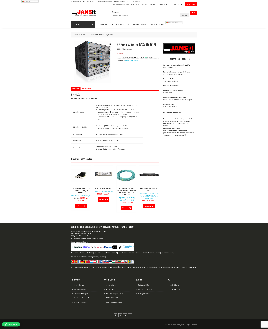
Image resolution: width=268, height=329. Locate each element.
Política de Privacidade (82, 298)
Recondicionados (80, 289)
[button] (110, 44)
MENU (77, 24)
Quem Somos (79, 285)
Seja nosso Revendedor (114, 302)
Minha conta (135, 4)
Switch (136, 61)
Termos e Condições (81, 294)
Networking (129, 61)
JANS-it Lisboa (175, 289)
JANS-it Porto (174, 285)
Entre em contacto (80, 302)
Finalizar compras (163, 4)
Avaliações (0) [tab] (86, 89)
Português (173, 22)
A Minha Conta (190, 4)
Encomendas (110, 289)
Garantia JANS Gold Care (121, 4)
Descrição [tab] (75, 89)
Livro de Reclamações (145, 289)
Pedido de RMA (143, 285)
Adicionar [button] (80, 206)
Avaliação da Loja (144, 294)
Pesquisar (115, 12)
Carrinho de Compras (148, 4)
